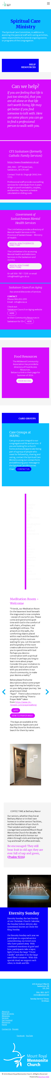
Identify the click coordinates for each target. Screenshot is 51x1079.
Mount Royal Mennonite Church (21, 4)
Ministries (6, 1016)
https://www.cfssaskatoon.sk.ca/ (23, 162)
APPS (15, 710)
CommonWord (34, 579)
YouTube (29, 1036)
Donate (15, 1029)
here (29, 321)
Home (4, 1024)
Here (12, 313)
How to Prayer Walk (22, 715)
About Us (5, 1012)
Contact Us (23, 469)
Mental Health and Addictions (19, 266)
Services (5, 1018)
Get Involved (7, 1020)
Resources (6, 1022)
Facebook (21, 1036)
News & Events (8, 1014)
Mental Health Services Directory (21, 244)
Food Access (24, 381)
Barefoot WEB (44, 1077)
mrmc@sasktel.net (41, 995)
